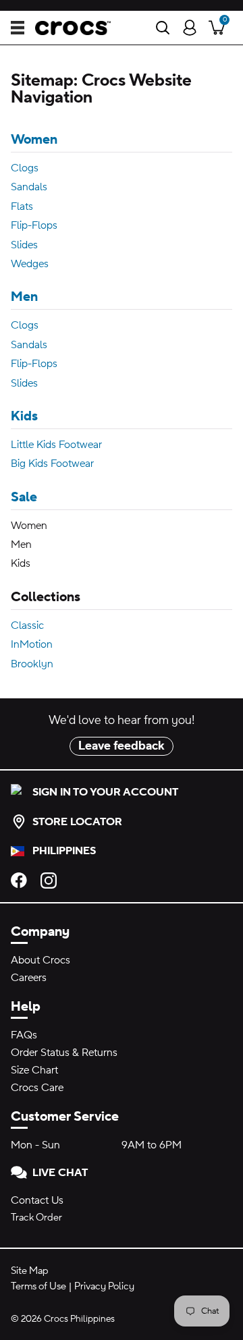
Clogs (24, 168)
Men (24, 297)
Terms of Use (38, 1286)
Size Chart (34, 1070)
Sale (24, 497)
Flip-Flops (34, 225)
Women (34, 139)
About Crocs (40, 960)
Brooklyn (32, 664)
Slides (24, 245)
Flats (22, 206)
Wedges (30, 264)
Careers (29, 977)
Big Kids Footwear (52, 463)
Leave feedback (121, 746)
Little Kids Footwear (56, 444)
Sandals (29, 187)
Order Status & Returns (64, 1052)
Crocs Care (37, 1087)
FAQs (24, 1035)
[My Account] (189, 28)
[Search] (162, 28)
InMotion (32, 644)
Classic (27, 625)
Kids (24, 416)
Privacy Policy (104, 1286)
